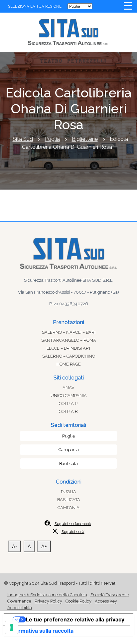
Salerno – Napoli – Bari (68, 332)
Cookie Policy (78, 601)
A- (14, 546)
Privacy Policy (48, 601)
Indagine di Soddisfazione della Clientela (47, 594)
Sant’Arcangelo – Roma (68, 340)
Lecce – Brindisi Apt (69, 348)
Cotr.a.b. (68, 411)
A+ (44, 546)
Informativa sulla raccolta (40, 630)
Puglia (68, 436)
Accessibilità (19, 607)
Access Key (106, 601)
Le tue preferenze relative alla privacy (75, 619)
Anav (68, 387)
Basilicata (68, 463)
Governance (19, 601)
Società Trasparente (109, 594)
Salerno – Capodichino (68, 356)
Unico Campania (69, 395)
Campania (69, 449)
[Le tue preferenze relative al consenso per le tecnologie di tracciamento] (11, 627)
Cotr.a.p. (68, 403)
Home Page (69, 364)
